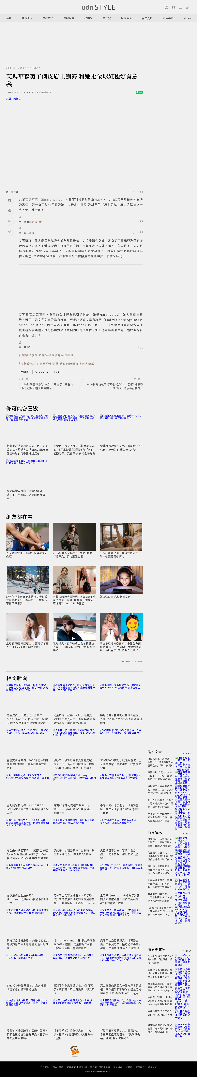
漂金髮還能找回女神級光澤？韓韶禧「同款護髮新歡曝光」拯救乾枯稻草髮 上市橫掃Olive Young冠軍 (120, 989)
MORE (186, 753)
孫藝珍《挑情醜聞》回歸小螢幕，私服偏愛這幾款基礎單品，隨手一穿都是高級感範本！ (27, 1034)
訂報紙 (129, 1067)
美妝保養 (68, 18)
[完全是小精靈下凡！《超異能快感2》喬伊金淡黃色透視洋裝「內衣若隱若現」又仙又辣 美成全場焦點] (74, 428)
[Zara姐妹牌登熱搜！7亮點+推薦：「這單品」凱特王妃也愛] (27, 968)
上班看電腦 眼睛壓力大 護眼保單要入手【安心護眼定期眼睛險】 (27, 645)
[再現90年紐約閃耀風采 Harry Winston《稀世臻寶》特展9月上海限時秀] (74, 788)
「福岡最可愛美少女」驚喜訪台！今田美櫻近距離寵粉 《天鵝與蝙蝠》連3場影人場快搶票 (120, 1034)
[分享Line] (9, 210)
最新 (9, 18)
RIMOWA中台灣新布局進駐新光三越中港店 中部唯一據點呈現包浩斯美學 (160, 1030)
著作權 (93, 1067)
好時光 (88, 18)
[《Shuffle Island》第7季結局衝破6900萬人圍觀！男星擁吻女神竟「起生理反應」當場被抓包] (74, 923)
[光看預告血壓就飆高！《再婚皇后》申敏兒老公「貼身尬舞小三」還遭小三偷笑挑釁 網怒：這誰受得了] (121, 923)
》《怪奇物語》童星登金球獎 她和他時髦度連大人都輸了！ (60, 364)
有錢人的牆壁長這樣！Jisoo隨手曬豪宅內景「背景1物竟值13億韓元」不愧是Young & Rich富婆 (74, 600)
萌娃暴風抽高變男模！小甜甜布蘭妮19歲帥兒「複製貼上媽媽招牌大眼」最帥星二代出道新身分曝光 (120, 647)
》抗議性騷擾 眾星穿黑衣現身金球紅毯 (46, 355)
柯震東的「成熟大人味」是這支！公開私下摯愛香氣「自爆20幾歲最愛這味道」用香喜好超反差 (27, 449)
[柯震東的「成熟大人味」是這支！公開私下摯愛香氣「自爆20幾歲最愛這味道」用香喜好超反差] (27, 428)
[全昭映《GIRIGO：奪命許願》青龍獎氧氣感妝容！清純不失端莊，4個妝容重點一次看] (121, 878)
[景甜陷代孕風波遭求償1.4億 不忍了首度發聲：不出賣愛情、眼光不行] (74, 968)
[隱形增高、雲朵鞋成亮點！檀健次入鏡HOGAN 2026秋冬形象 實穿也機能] (121, 698)
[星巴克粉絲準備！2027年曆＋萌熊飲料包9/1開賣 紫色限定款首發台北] (27, 743)
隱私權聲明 (104, 1067)
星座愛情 (147, 18)
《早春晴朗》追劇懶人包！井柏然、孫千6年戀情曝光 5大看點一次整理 (73, 1034)
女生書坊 (168, 18)
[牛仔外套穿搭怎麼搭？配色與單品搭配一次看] (183, 1014)
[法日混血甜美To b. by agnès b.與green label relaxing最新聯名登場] (183, 1001)
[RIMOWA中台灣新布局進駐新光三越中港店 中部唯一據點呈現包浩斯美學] (183, 1028)
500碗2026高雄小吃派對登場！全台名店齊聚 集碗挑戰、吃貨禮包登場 (120, 764)
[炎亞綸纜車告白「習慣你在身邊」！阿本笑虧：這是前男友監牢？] (27, 473)
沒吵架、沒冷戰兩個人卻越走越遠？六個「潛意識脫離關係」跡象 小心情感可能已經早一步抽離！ (74, 764)
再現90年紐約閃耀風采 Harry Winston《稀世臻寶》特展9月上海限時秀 (73, 809)
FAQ (55, 1067)
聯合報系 (117, 1067)
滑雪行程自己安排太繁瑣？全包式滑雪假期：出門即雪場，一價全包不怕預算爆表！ (26, 600)
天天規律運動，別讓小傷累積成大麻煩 (26, 554)
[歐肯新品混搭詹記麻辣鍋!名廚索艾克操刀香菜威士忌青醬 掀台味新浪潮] (27, 923)
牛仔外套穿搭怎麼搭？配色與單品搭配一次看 (160, 1012)
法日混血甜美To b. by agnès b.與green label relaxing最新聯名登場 (160, 1001)
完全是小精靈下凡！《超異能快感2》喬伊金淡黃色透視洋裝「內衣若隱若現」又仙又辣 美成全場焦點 (74, 449)
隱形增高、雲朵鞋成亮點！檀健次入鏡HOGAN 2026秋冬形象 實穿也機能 (74, 647)
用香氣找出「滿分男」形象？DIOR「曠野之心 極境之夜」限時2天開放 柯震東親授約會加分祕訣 (28, 719)
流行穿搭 (48, 18)
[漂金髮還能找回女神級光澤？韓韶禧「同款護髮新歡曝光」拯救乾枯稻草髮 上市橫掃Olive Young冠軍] (121, 968)
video (187, 18)
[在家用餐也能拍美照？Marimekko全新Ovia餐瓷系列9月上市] (27, 878)
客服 (61, 1067)
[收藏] (9, 221)
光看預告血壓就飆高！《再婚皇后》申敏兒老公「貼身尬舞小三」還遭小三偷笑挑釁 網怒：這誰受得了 (121, 946)
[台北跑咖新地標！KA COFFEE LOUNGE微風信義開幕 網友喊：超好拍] (27, 788)
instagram (36, 221)
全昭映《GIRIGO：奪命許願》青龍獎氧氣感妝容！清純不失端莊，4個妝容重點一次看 (120, 899)
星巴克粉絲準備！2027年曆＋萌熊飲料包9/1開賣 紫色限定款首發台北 (28, 764)
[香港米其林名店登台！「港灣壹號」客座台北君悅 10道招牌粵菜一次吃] (121, 788)
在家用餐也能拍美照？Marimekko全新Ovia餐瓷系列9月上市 (27, 899)
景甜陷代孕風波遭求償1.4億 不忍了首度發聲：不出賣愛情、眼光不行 (74, 989)
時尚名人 (27, 18)
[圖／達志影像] (81, 228)
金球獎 (57, 372)
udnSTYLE (11, 68)
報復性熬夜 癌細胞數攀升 (115, 596)
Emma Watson (41, 372)
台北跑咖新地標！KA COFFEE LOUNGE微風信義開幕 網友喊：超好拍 (28, 809)
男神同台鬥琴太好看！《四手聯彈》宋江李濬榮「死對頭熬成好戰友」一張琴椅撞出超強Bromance (74, 899)
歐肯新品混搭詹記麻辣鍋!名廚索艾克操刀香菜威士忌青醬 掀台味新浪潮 (28, 944)
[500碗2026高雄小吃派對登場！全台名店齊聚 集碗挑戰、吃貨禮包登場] (121, 743)
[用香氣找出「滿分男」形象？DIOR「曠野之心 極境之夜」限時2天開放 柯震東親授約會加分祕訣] (27, 698)
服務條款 (83, 1067)
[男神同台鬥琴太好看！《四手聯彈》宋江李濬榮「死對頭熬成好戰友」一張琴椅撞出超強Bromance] (74, 878)
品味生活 (126, 18)
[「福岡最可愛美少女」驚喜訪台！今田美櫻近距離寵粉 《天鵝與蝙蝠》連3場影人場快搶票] (121, 1013)
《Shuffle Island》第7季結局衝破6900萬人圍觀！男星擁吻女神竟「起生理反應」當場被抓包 (74, 944)
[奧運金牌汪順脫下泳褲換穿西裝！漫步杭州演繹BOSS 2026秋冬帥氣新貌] (183, 987)
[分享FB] (9, 200)
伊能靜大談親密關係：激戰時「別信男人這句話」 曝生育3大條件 (120, 447)
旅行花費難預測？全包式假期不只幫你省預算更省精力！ (120, 554)
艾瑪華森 (25, 372)
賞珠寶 (107, 18)
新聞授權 (71, 1067)
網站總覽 (152, 1067)
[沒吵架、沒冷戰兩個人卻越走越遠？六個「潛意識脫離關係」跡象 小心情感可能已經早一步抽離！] (74, 743)
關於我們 (140, 1067)
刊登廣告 (44, 1067)
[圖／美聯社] (74, 142)
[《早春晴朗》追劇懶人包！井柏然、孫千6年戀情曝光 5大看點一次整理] (74, 1013)
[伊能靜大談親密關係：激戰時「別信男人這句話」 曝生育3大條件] (121, 428)
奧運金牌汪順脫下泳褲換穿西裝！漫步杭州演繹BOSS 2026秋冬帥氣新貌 (160, 989)
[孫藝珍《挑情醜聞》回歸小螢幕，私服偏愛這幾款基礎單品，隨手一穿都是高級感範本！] (27, 1013)
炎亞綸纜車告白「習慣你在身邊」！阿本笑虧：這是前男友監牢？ (26, 494)
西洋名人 (36, 68)
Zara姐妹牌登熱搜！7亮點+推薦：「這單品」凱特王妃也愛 (74, 554)
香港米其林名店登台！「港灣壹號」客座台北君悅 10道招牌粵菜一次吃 (120, 809)
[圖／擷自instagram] (81, 217)
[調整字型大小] (9, 231)
